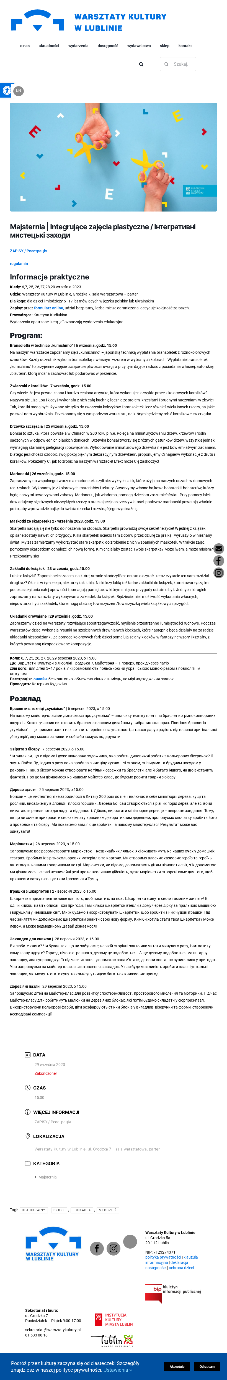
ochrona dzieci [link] (181, 1268)
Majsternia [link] (47, 1177)
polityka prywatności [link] (163, 1257)
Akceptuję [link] (177, 1367)
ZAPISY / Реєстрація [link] (53, 1122)
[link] (88, 8)
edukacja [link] (82, 1210)
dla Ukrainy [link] (34, 1210)
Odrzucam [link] (207, 1367)
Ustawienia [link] (116, 1370)
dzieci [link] (59, 1210)
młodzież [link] (108, 1210)
